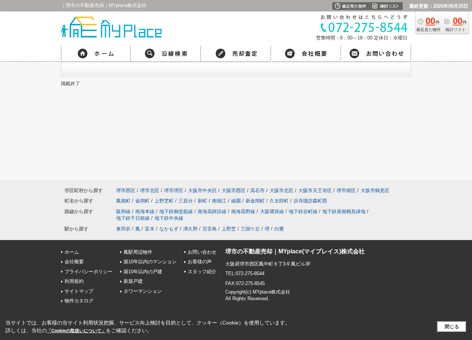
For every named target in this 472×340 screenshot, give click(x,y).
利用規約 (74, 281)
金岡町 (142, 201)
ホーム (72, 252)
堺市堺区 (173, 190)
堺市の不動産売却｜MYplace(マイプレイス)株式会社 (295, 251)
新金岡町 (255, 201)
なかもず (168, 229)
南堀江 (219, 201)
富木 (150, 229)
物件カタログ (79, 300)
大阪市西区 (234, 190)
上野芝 (229, 229)
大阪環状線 (272, 211)
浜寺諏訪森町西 (310, 201)
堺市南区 (346, 190)
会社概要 (74, 261)
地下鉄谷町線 (303, 211)
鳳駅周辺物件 (138, 252)
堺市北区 (149, 190)
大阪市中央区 (202, 190)
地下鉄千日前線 (133, 218)
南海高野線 (243, 211)
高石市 (257, 190)
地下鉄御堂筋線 (176, 211)
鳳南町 (123, 201)
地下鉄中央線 (169, 218)
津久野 (190, 229)
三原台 (185, 201)
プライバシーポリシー (88, 271)
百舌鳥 (209, 229)
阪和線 (123, 211)
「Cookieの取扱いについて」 (76, 330)
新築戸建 (133, 281)
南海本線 (145, 211)
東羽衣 (123, 229)
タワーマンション (143, 291)
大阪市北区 (282, 190)
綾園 (236, 201)
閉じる (452, 326)
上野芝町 (164, 201)
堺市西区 (125, 190)
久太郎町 (279, 201)
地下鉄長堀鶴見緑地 (343, 211)
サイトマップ (79, 291)
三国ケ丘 (250, 229)
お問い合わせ (202, 252)
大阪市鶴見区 (375, 190)
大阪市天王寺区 (315, 190)
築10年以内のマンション (150, 261)
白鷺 (279, 229)
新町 (202, 201)
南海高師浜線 (212, 211)
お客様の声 (200, 261)
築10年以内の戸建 (143, 271)
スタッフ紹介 (202, 271)
